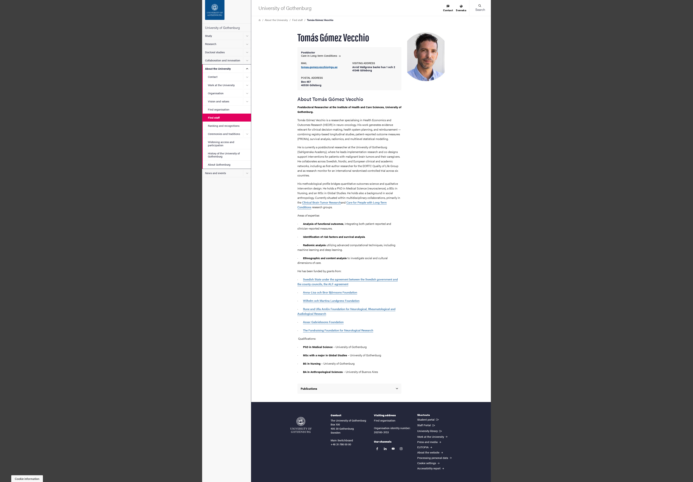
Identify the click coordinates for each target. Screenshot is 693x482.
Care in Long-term (319, 55)
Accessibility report (429, 468)
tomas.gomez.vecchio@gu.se (319, 67)
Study (208, 36)
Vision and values (218, 101)
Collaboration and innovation (222, 60)
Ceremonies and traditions (224, 134)
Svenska (461, 10)
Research (210, 44)
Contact (212, 77)
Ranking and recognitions (223, 125)
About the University (218, 68)
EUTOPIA (423, 447)
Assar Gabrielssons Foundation (323, 322)
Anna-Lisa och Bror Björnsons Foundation (330, 292)
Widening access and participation (221, 143)
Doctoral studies (215, 52)
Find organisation (218, 109)
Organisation (216, 93)
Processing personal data (433, 458)
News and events (215, 173)
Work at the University (221, 85)
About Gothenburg (219, 164)
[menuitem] (448, 8)
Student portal (428, 419)
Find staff (214, 117)
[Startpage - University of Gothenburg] (226, 11)
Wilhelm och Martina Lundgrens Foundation (331, 301)
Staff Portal (426, 425)
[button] (480, 8)
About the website (428, 452)
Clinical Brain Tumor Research (321, 202)
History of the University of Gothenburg (224, 154)
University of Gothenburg (222, 27)
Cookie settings (427, 463)
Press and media (427, 442)
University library (430, 431)
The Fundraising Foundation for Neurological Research (338, 330)
